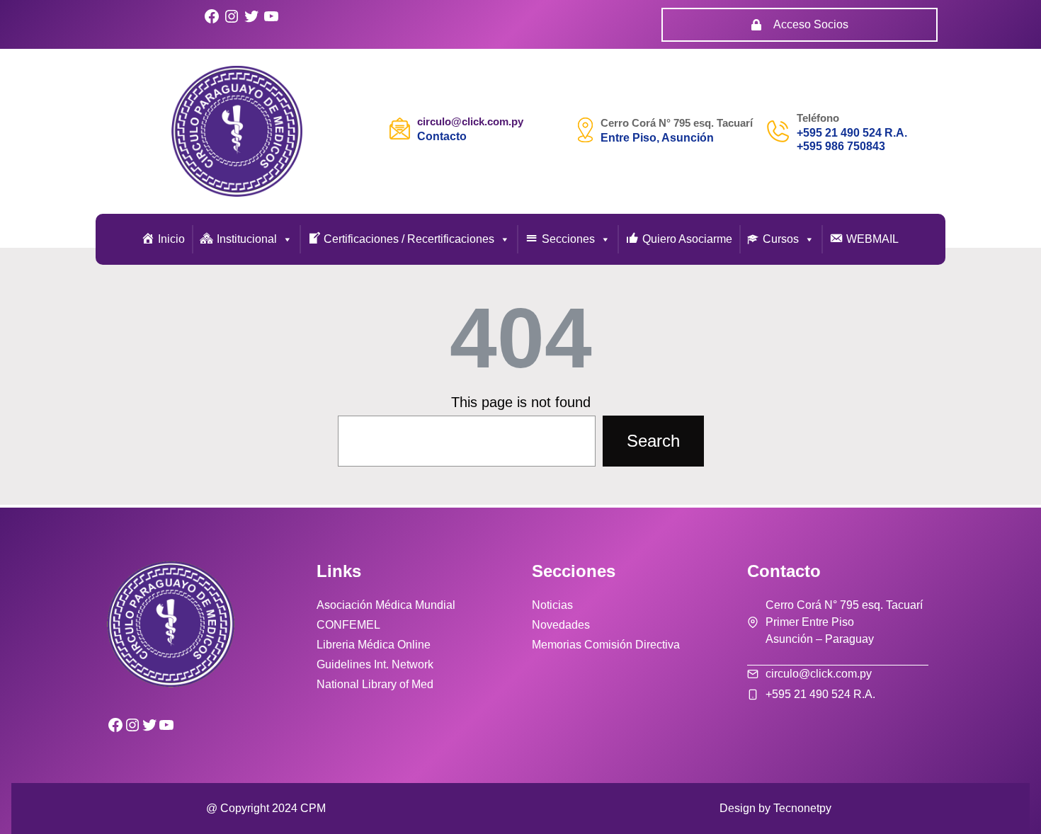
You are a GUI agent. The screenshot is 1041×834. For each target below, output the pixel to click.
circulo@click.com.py (470, 121)
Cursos (781, 239)
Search (653, 440)
